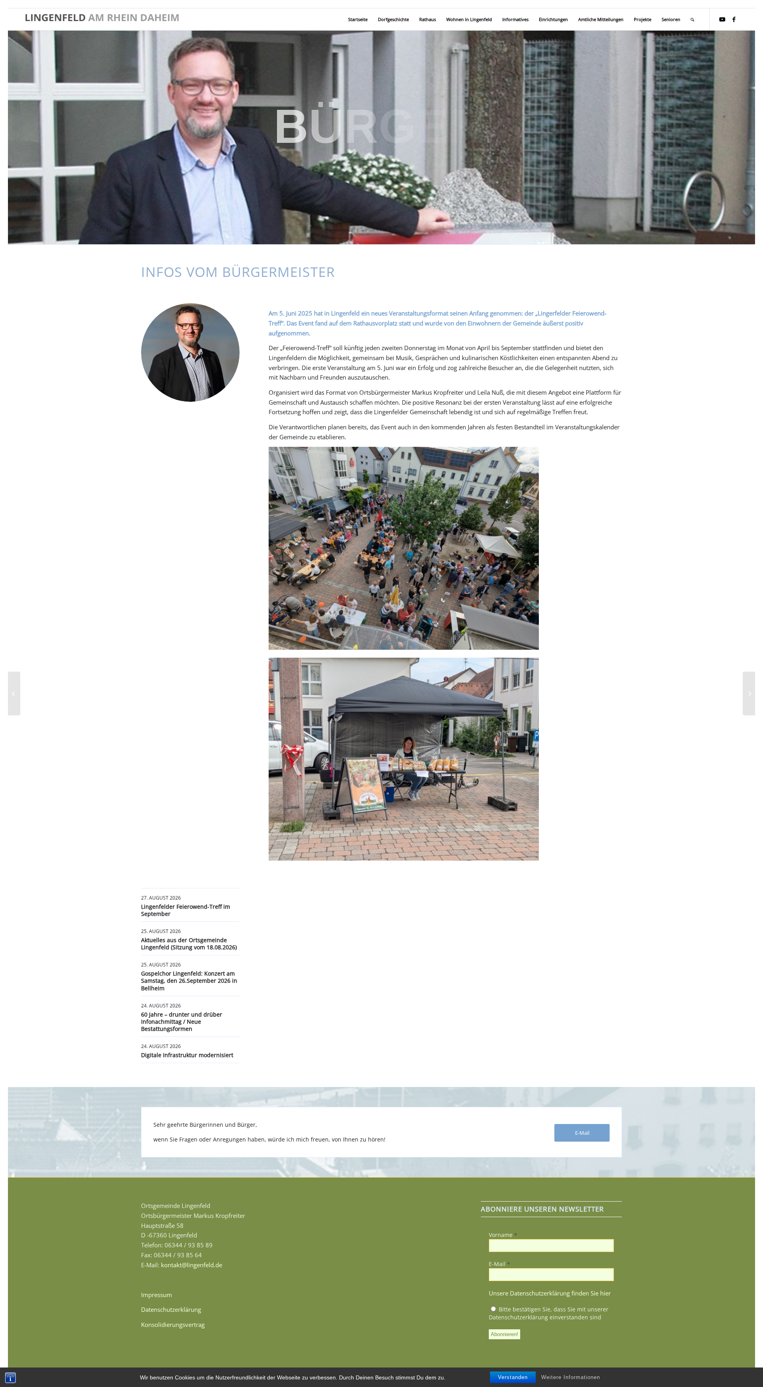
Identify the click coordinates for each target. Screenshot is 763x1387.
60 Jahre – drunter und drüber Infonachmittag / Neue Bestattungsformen (181, 1021)
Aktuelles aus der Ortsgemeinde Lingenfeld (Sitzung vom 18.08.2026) (189, 943)
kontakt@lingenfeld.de (191, 1265)
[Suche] (692, 19)
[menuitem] (358, 19)
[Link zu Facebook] (734, 19)
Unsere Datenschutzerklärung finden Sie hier (550, 1293)
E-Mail (499, 1264)
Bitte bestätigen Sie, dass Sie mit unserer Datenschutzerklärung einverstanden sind (548, 1313)
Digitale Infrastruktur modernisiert (187, 1055)
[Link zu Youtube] (722, 19)
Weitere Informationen (570, 1377)
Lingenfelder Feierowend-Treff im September (185, 910)
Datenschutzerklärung (171, 1309)
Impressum (156, 1295)
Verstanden (513, 1377)
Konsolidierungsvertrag (173, 1325)
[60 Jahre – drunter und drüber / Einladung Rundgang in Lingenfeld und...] (14, 693)
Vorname (503, 1235)
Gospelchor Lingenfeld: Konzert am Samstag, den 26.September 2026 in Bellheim (189, 981)
